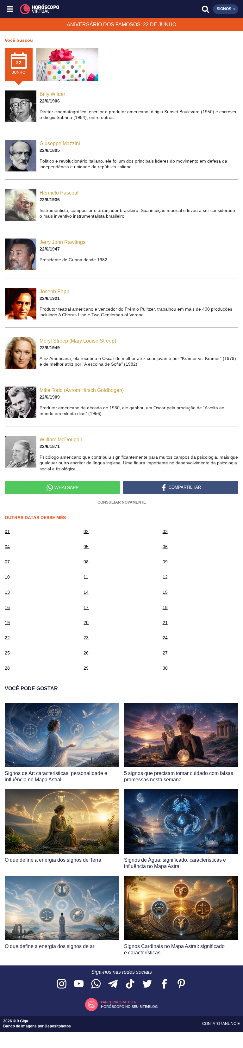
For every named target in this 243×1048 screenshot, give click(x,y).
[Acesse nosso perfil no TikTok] (130, 984)
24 (165, 637)
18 (165, 607)
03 (165, 531)
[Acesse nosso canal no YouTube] (78, 984)
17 (86, 607)
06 (165, 546)
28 (7, 668)
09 (165, 561)
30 (165, 668)
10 (7, 577)
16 (7, 607)
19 (7, 622)
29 (86, 668)
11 (86, 577)
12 (165, 577)
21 (165, 622)
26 (86, 652)
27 (165, 652)
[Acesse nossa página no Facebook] (164, 984)
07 (7, 561)
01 (7, 531)
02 (86, 531)
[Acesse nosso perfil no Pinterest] (181, 984)
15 (165, 592)
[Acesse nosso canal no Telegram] (113, 984)
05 (86, 546)
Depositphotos (58, 1026)
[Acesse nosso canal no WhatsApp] (95, 984)
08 (86, 561)
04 (7, 546)
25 (7, 652)
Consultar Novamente (121, 502)
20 (86, 622)
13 (7, 592)
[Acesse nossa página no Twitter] (147, 984)
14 (86, 592)
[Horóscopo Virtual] (66, 9)
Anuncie (231, 1023)
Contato (211, 1023)
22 (7, 637)
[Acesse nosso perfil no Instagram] (61, 984)
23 (86, 637)
